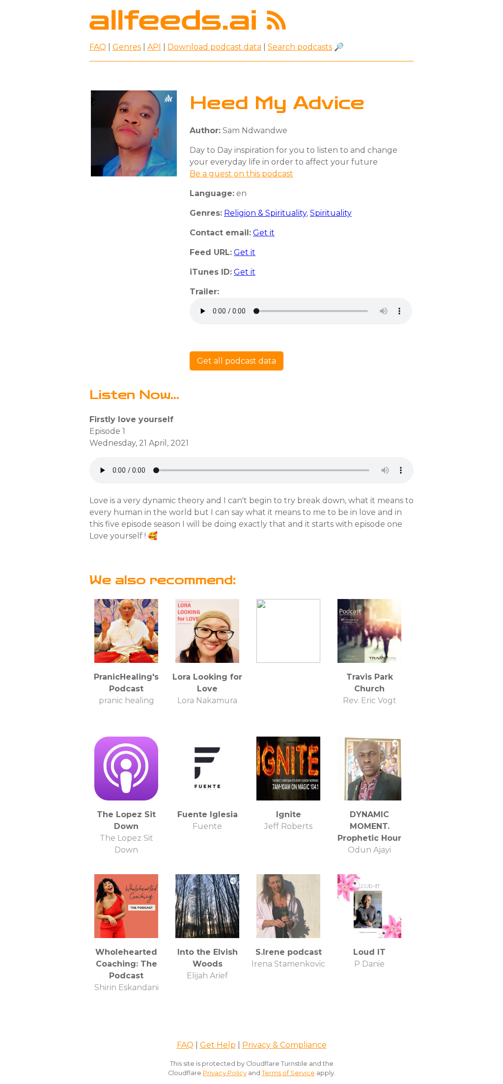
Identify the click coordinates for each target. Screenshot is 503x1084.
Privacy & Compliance (284, 1045)
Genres (126, 47)
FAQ (97, 47)
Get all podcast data (236, 361)
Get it (264, 232)
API (154, 47)
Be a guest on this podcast (241, 173)
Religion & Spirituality (265, 213)
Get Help (218, 1045)
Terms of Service (288, 1073)
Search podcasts (300, 47)
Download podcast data (214, 47)
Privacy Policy (225, 1073)
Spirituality (331, 213)
